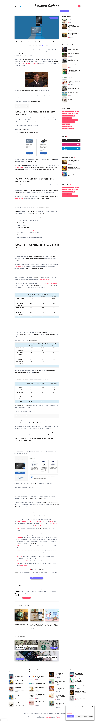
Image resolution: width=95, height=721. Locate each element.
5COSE (76, 111)
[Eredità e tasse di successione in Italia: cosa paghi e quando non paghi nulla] (64, 26)
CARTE (76, 119)
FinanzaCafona (25, 589)
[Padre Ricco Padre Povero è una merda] (64, 99)
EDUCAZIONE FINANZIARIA (22, 13)
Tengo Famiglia (48, 11)
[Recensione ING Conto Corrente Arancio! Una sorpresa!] (31, 676)
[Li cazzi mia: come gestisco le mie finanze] (72, 698)
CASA (64, 122)
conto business (20, 266)
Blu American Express (43, 279)
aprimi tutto (25, 106)
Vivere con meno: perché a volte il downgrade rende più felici (74, 174)
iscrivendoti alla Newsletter (34, 521)
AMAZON (21, 572)
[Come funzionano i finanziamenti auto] (11, 676)
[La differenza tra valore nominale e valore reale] (64, 49)
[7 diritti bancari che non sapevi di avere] (64, 21)
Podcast (51, 521)
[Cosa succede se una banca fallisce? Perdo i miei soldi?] (64, 88)
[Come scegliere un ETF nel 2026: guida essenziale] (51, 674)
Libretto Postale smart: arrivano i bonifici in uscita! (19, 697)
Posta (57, 11)
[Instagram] (18, 6)
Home (27, 11)
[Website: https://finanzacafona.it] (39, 589)
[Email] (23, 6)
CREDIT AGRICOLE (22, 550)
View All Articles (26, 597)
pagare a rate (35, 173)
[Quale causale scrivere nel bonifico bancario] (64, 66)
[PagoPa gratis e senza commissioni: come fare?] (64, 60)
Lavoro (37, 574)
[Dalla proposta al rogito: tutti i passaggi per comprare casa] (64, 168)
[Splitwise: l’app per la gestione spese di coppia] (72, 692)
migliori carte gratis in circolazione (29, 63)
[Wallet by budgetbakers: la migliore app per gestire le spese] (72, 680)
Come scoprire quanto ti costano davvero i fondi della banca (60, 681)
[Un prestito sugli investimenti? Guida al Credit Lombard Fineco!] (11, 704)
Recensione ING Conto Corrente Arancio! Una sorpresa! (39, 676)
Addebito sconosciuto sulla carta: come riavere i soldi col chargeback (74, 162)
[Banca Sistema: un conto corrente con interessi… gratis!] (31, 696)
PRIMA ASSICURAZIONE (23, 561)
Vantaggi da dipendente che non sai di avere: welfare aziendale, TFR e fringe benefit (51, 624)
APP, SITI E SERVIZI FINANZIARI (68, 115)
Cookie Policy (77, 718)
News (42, 11)
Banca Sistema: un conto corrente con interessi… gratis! (40, 696)
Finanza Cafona (46, 6)
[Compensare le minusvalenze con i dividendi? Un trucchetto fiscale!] (11, 689)
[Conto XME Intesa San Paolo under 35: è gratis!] (64, 77)
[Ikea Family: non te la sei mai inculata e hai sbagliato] (64, 83)
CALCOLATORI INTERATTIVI (68, 119)
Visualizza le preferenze (88, 716)
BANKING (64, 117)
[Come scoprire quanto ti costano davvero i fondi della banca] (51, 681)
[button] (92, 706)
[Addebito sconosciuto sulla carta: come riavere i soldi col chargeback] (64, 162)
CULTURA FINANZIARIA (67, 126)
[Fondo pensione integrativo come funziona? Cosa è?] (64, 55)
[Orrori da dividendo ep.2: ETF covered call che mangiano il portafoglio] (51, 688)
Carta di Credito (44, 572)
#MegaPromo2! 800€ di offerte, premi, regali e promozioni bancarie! (19, 682)
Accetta (70, 716)
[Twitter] (16, 6)
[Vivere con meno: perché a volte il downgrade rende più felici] (64, 174)
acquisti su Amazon (19, 198)
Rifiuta (79, 716)
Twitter (18, 521)
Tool (35, 11)
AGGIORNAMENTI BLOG (72, 113)
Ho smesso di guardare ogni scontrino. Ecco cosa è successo (74, 35)
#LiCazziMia (65, 111)
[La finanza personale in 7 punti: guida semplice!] (64, 94)
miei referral (38, 525)
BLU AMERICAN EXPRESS (35, 572)
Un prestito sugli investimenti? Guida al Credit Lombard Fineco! (19, 704)
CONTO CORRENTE (70, 122)
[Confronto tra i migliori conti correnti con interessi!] (31, 689)
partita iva (40, 574)
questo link (54, 523)
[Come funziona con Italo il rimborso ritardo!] (72, 687)
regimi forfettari (19, 167)
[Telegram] (21, 6)
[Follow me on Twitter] (41, 589)
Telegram (23, 521)
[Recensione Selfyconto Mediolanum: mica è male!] (31, 683)
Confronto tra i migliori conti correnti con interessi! (39, 689)
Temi (31, 11)
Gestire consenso (3, 719)
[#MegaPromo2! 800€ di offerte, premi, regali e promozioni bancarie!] (11, 682)
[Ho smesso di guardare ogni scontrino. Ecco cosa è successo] (64, 35)
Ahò (53, 11)
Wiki (39, 11)
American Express (27, 572)
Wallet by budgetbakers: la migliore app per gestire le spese (80, 680)
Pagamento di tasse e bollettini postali (27, 230)
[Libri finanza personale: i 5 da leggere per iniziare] (64, 71)
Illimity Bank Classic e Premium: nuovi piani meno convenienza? (39, 703)
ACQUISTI (64, 113)
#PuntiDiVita (71, 111)
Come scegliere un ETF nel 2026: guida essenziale (59, 674)
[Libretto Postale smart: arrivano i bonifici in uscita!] (11, 697)
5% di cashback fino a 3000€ (50, 283)
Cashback (49, 572)
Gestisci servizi (69, 713)
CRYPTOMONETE (66, 124)
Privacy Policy (82, 718)
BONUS (69, 117)
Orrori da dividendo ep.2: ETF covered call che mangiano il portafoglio (60, 688)
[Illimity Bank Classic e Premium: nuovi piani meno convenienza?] (31, 703)
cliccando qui (23, 565)
